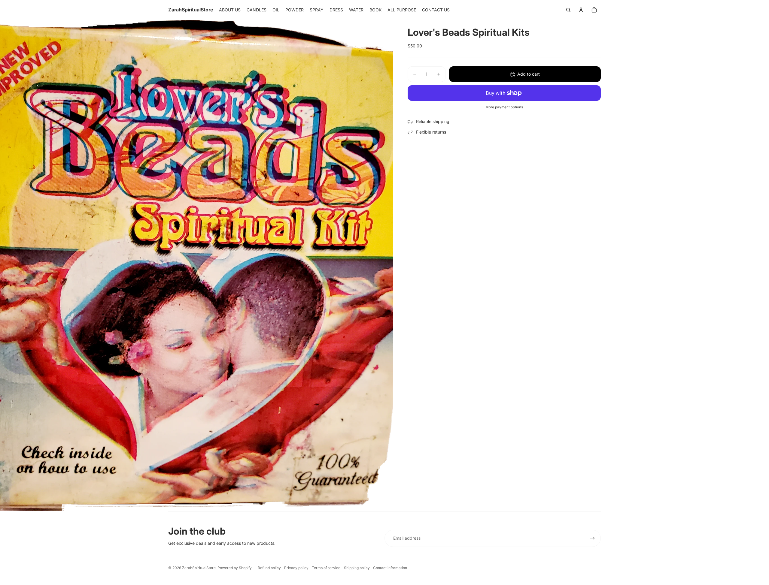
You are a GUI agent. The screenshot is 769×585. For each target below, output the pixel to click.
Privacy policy (296, 567)
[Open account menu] (581, 10)
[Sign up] (592, 538)
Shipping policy (357, 567)
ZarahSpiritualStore (199, 567)
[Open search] (568, 10)
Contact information (390, 567)
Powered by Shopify (234, 567)
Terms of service (326, 567)
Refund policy (269, 567)
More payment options (504, 107)
